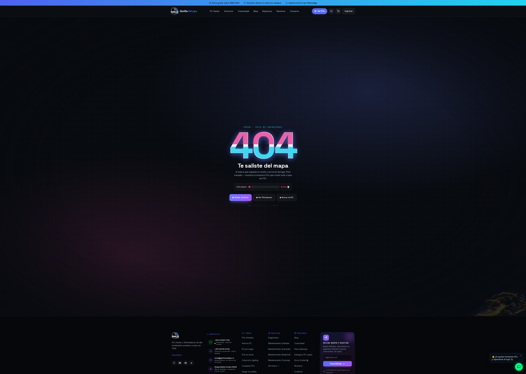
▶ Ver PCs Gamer (264, 197)
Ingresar (349, 11)
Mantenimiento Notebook (279, 355)
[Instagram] (174, 363)
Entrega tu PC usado (303, 355)
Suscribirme (336, 364)
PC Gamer (214, 11)
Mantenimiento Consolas (279, 360)
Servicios (228, 11)
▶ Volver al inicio (240, 197)
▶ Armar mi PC (286, 197)
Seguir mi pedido (249, 372)
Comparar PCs (248, 366)
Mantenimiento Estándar (278, 343)
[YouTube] (180, 363)
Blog (256, 11)
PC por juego (247, 349)
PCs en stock (247, 355)
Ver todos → (273, 366)
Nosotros (281, 11)
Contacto (294, 11)
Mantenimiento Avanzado (279, 349)
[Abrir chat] (519, 367)
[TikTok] (191, 363)
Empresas (267, 11)
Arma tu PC (247, 343)
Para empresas (300, 349)
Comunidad (243, 11)
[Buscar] (331, 11)
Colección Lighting (250, 360)
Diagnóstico (273, 338)
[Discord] (185, 363)
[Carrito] (338, 11)
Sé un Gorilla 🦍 (301, 360)
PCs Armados (248, 338)
